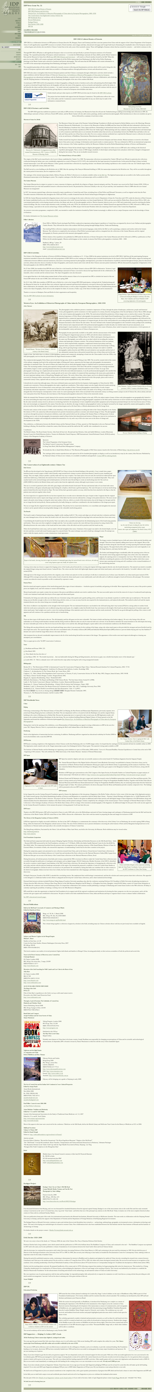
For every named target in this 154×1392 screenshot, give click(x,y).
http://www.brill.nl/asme (31, 1120)
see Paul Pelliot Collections (32, 1106)
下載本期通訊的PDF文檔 (31, 32)
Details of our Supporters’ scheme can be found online (55, 1378)
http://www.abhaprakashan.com (52, 1160)
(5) (122, 619)
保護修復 (18, 27)
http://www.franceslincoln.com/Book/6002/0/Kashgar (59, 1201)
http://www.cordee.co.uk (55, 1073)
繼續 (19, 49)
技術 (19, 29)
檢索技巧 (18, 59)
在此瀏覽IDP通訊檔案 (31, 30)
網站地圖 (18, 34)
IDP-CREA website (105, 93)
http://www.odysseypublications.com (54, 1069)
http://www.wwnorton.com (54, 1071)
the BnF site (103, 175)
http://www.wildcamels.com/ (32, 982)
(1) (94, 471)
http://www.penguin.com (50, 1028)
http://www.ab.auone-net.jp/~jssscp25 (134, 775)
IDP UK (30, 26)
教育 (19, 25)
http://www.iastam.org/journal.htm (34, 1118)
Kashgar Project (33, 22)
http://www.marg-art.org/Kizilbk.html (54, 920)
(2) (37, 477)
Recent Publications (34, 20)
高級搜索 (18, 52)
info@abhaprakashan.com (55, 1162)
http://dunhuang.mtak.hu (31, 831)
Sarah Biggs (116, 1378)
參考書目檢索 (17, 57)
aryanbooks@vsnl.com (31, 1098)
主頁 (19, 18)
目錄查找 (18, 54)
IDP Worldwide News (34, 18)
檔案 (19, 31)
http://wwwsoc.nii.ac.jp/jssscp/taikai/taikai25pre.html (103, 775)
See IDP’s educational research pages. (35, 897)
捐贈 (19, 66)
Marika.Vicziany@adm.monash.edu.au (61, 1230)
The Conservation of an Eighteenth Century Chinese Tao (45, 15)
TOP (29, 104)
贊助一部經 (18, 64)
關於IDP (18, 21)
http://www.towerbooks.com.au (58, 1075)
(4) (62, 619)
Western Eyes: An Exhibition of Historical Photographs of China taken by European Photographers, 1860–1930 (62, 13)
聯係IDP (18, 38)
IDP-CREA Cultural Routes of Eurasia (39, 9)
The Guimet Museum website (49, 216)
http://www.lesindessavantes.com (53, 247)
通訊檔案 (148, 2)
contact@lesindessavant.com (56, 249)
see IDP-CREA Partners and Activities (63, 57)
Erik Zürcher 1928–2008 (35, 24)
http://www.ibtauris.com (31, 966)
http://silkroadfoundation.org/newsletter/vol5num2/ (46, 1134)
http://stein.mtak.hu (30, 834)
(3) (87, 488)
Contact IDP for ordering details (106, 456)
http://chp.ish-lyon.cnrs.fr (131, 450)
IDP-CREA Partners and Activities (38, 11)
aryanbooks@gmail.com (31, 1100)
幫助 (19, 36)
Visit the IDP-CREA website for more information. (39, 296)
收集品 (18, 23)
